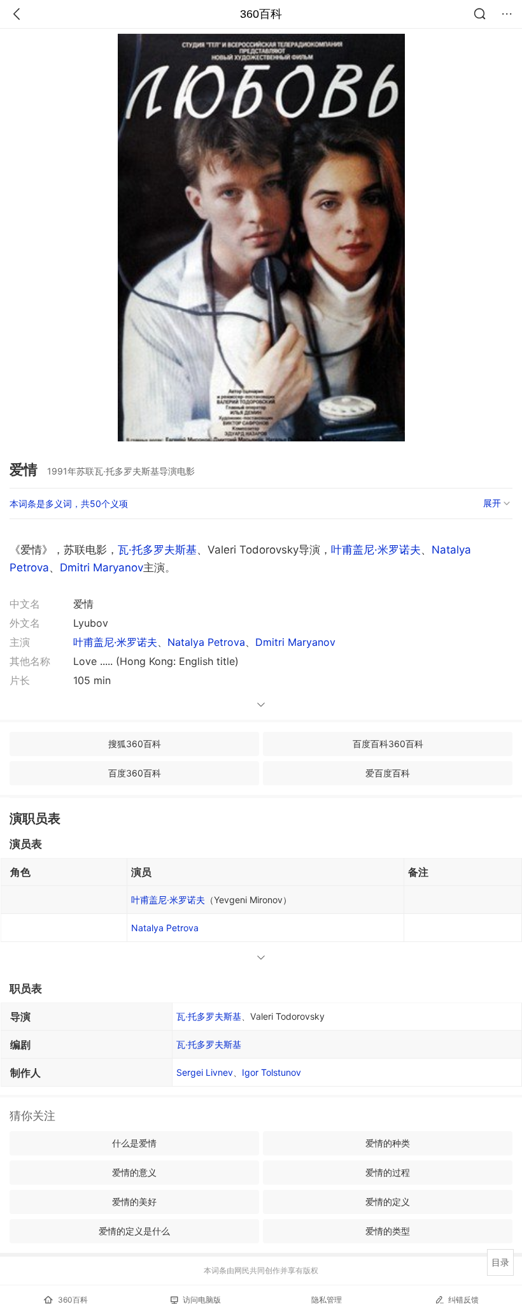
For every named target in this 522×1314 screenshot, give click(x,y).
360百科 (261, 14)
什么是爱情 (134, 1143)
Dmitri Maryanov (101, 567)
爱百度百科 (387, 773)
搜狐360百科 (134, 743)
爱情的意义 (134, 1172)
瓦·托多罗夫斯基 (157, 549)
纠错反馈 (463, 1299)
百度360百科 (134, 773)
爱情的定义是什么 (134, 1230)
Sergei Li (204, 1072)
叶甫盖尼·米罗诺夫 (376, 549)
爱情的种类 (387, 1143)
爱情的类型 (387, 1230)
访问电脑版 (202, 1299)
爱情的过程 (387, 1172)
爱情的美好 (134, 1201)
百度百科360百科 (388, 743)
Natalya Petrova (206, 642)
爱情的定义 (387, 1201)
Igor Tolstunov (271, 1072)
